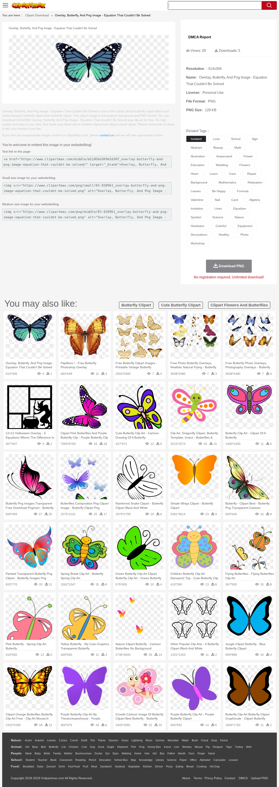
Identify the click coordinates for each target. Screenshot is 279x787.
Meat (94, 766)
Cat (63, 746)
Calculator (219, 760)
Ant (27, 746)
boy (162, 753)
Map (133, 760)
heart (194, 173)
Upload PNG (259, 778)
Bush (195, 740)
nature (239, 217)
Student (30, 760)
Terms (198, 778)
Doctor (98, 753)
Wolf (248, 746)
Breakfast (28, 766)
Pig (208, 746)
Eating (179, 766)
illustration (198, 156)
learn (214, 173)
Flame (101, 740)
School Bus (121, 760)
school (235, 139)
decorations (199, 234)
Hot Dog (214, 766)
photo (244, 234)
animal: (16, 746)
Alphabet (205, 760)
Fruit (85, 766)
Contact (230, 778)
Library (160, 760)
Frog (142, 746)
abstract (196, 147)
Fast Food (74, 766)
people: (16, 753)
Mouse (199, 746)
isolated (196, 139)
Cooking (202, 766)
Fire (92, 740)
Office (193, 760)
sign (255, 139)
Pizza (169, 766)
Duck (101, 746)
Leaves (51, 740)
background (199, 182)
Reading (80, 760)
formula (242, 191)
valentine (197, 200)
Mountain (173, 740)
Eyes (116, 753)
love (216, 139)
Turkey (239, 746)
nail (217, 200)
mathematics (227, 182)
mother (68, 753)
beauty (218, 147)
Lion (176, 746)
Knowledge (146, 760)
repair (251, 173)
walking (126, 753)
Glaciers (113, 740)
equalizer (239, 208)
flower (248, 156)
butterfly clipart (136, 305)
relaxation (255, 182)
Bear (35, 746)
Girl (155, 753)
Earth (84, 740)
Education (105, 760)
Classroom (66, 760)
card (234, 200)
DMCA (243, 778)
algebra (254, 200)
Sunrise (160, 740)
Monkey (187, 746)
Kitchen (147, 766)
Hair (147, 753)
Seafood (120, 766)
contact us (107, 135)
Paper (183, 760)
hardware (197, 226)
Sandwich (106, 766)
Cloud (204, 740)
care (232, 173)
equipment (245, 226)
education (197, 165)
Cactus (63, 740)
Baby (38, 753)
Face (191, 753)
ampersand (224, 156)
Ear (107, 753)
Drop (214, 740)
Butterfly (53, 746)
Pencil (92, 760)
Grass (124, 740)
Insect (167, 746)
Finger (201, 753)
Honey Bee (154, 746)
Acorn (28, 740)
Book (53, 760)
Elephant (122, 746)
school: (16, 760)
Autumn (39, 740)
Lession (233, 760)
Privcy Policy (213, 778)
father (171, 753)
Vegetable (134, 766)
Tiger (229, 746)
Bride (47, 753)
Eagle (110, 746)
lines (218, 208)
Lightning (137, 740)
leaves (196, 191)
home (137, 753)
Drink (62, 766)
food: (15, 766)
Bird (43, 746)
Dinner (159, 766)
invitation (197, 208)
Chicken (73, 746)
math (237, 147)
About (186, 778)
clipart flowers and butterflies (239, 305)
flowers (244, 165)
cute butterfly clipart (181, 305)
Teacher (42, 760)
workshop (198, 243)
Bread (190, 766)
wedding (222, 165)
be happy (219, 191)
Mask (28, 753)
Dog (92, 746)
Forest (224, 740)
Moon (149, 740)
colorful (221, 226)
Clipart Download (37, 15)
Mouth (181, 753)
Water (185, 740)
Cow (84, 746)
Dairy (40, 766)
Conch (74, 740)
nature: (16, 740)
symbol (196, 217)
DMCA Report (199, 37)
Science (172, 760)
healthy (224, 234)
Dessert (51, 766)
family (57, 753)
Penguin (218, 746)
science (217, 217)
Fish (133, 746)
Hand (211, 753)
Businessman (83, 753)
